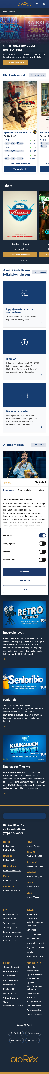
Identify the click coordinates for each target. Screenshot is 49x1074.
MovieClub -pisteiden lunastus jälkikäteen (35, 921)
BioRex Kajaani (10, 880)
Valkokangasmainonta (12, 936)
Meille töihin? (9, 984)
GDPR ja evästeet (35, 1014)
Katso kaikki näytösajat (20, 254)
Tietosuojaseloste (35, 1010)
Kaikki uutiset (38, 445)
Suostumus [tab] (8, 490)
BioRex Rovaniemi (35, 866)
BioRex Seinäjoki (34, 876)
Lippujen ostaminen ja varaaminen (36, 976)
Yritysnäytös (9, 923)
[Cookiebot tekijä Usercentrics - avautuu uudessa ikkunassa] (35, 483)
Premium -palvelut (35, 956)
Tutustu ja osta (20, 169)
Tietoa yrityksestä (11, 967)
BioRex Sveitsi (9, 860)
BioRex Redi (8, 846)
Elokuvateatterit (10, 914)
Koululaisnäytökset (12, 932)
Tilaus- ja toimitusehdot (33, 969)
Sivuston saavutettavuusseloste (12, 1004)
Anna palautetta (10, 980)
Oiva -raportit (9, 993)
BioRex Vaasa (33, 897)
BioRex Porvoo (33, 846)
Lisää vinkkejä (39, 272)
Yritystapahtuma (10, 927)
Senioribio (31, 929)
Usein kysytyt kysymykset (33, 995)
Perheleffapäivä (34, 934)
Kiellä (24, 589)
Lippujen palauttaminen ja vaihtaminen (34, 985)
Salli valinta (24, 580)
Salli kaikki (24, 572)
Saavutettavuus (34, 1005)
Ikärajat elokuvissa (35, 1001)
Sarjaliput (31, 951)
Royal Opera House (35, 947)
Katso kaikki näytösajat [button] (20, 164)
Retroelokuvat (33, 938)
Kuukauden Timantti (36, 943)
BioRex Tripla (9, 850)
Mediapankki (9, 989)
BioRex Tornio (33, 886)
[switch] (42, 543)
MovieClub (32, 914)
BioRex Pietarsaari (11, 890)
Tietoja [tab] (41, 490)
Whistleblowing (10, 997)
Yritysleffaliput (10, 918)
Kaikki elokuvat (37, 75)
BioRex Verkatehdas (12, 870)
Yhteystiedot (9, 975)
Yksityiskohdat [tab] (24, 490)
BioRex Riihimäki (34, 856)
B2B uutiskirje (9, 940)
